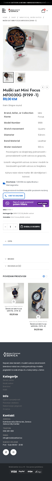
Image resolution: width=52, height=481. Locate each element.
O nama (6, 409)
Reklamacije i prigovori (12, 406)
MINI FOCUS (18, 213)
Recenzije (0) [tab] (14, 266)
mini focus (15, 217)
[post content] (14, 293)
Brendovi (6, 386)
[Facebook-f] (6, 452)
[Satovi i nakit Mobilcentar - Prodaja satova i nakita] (14, 10)
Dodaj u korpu (32, 226)
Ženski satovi (18, 306)
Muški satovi (29, 213)
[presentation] (6, 48)
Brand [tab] (11, 259)
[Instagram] (13, 452)
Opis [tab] (10, 241)
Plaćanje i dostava (10, 403)
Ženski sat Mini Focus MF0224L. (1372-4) (38, 325)
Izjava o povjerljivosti (11, 400)
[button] (43, 276)
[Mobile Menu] (4, 10)
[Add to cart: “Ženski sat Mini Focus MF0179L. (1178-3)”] (14, 302)
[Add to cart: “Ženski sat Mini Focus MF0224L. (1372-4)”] (38, 317)
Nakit (5, 390)
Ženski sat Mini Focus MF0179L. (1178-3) (13, 310)
